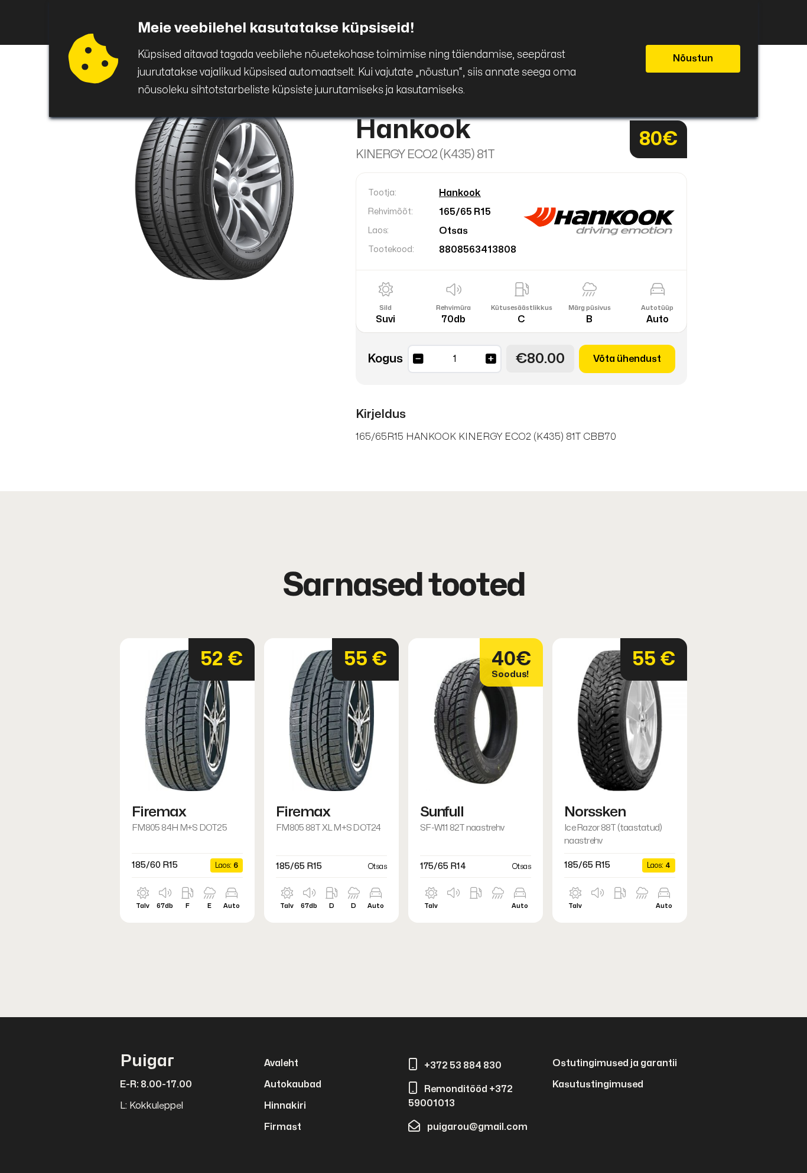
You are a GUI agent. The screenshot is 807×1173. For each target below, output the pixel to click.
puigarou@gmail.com (477, 1127)
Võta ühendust (627, 359)
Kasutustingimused (597, 1084)
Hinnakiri (285, 1105)
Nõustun (693, 58)
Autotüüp (657, 308)
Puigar (147, 1061)
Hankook (460, 193)
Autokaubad (292, 1084)
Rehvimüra (453, 308)
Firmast (282, 1127)
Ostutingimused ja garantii (614, 1063)
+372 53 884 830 (463, 1065)
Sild (385, 308)
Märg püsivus (589, 308)
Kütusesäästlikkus (521, 308)
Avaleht (281, 1063)
